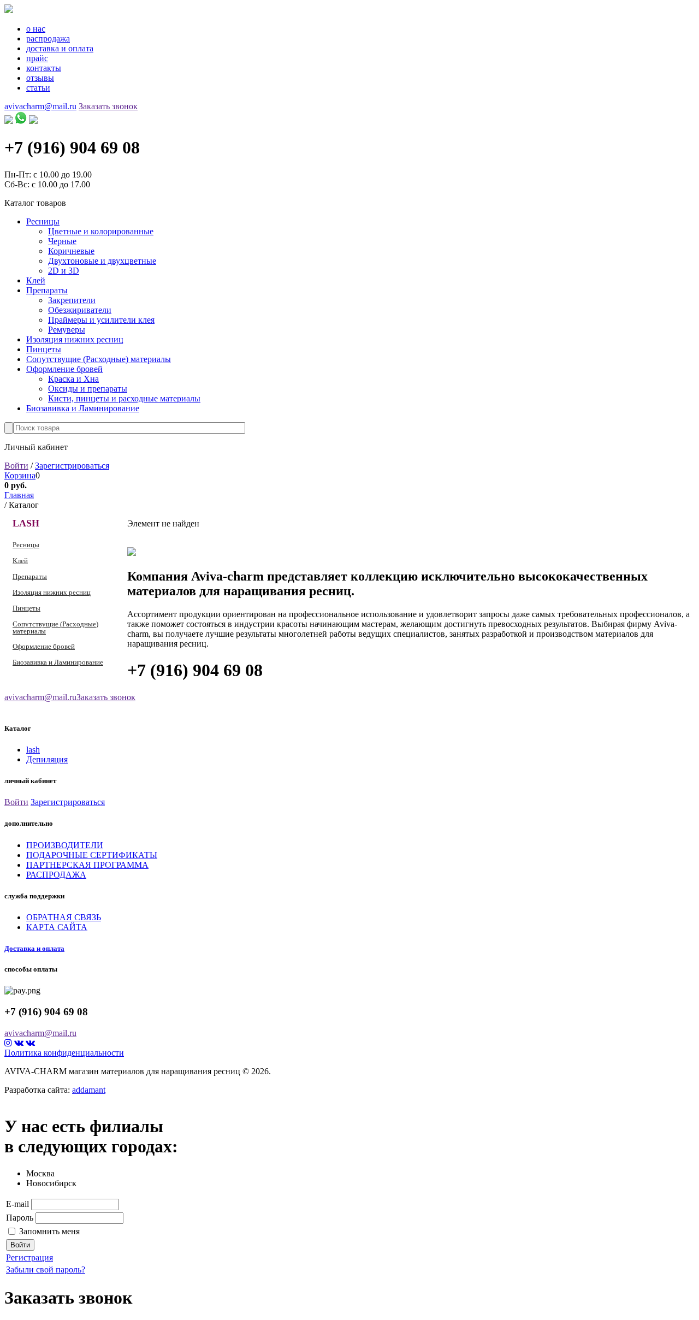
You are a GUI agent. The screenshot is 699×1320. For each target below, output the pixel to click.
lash (33, 749)
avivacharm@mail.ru (40, 106)
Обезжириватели (79, 310)
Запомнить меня (49, 1231)
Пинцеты (43, 349)
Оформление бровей (64, 369)
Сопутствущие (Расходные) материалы (98, 359)
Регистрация (29, 1257)
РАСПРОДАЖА (56, 874)
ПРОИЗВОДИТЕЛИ (64, 845)
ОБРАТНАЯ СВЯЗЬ (63, 917)
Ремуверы (66, 329)
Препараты (47, 290)
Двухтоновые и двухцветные (102, 260)
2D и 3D (63, 270)
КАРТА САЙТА (56, 927)
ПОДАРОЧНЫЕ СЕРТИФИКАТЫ (91, 855)
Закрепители (72, 300)
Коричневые (71, 251)
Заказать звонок (108, 106)
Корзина (19, 475)
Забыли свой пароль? (45, 1269)
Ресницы (43, 221)
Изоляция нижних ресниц (74, 339)
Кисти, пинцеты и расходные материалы (124, 398)
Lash (26, 523)
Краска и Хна (73, 378)
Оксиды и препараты (87, 388)
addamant (88, 1089)
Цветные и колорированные (100, 231)
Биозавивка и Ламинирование (82, 408)
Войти (16, 465)
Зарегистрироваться (72, 465)
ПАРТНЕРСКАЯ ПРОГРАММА (87, 864)
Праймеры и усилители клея (101, 319)
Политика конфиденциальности (64, 1052)
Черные (62, 241)
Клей (35, 280)
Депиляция (47, 759)
